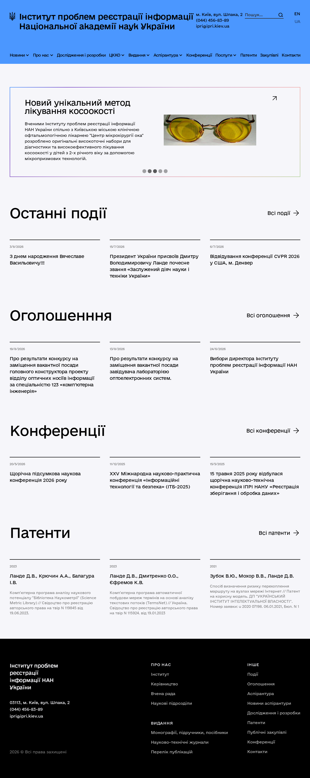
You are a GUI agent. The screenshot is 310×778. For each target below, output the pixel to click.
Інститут (160, 674)
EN (297, 13)
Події (252, 674)
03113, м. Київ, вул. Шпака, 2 (40, 702)
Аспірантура (260, 693)
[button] (20, 55)
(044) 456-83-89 (212, 20)
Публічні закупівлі (267, 732)
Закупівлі (269, 55)
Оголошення (261, 684)
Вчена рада (163, 693)
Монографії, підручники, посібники (189, 732)
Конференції (199, 55)
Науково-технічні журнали (180, 742)
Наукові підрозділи (171, 703)
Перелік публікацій (172, 751)
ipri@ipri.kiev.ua (212, 26)
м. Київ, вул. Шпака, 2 (219, 14)
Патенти (248, 55)
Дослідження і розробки (81, 55)
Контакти (291, 55)
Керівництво (164, 684)
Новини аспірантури (269, 703)
